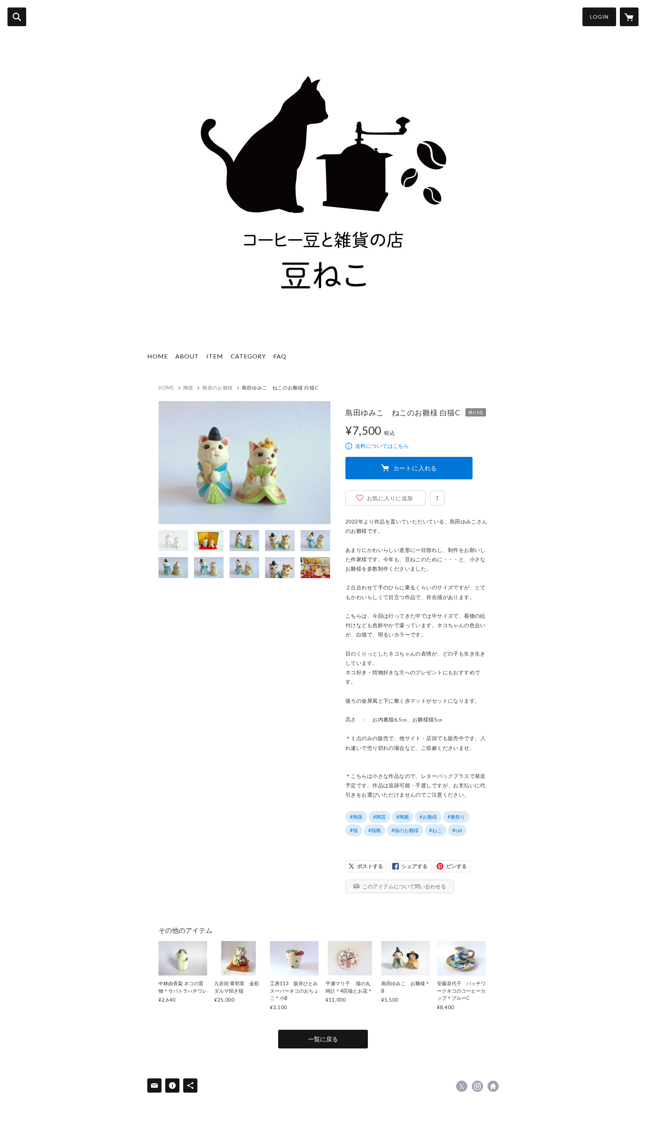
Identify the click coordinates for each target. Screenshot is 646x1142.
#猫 (354, 830)
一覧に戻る (323, 1038)
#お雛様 (428, 817)
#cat (457, 830)
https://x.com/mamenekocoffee (461, 1086)
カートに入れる (415, 467)
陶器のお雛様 (217, 388)
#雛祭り (456, 817)
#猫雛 (374, 830)
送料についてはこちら (382, 446)
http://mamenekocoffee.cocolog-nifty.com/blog (493, 1086)
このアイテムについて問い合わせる (404, 886)
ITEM (214, 356)
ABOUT (187, 356)
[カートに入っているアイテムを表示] (629, 16)
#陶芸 (379, 817)
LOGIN (599, 16)
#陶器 (356, 817)
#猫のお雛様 (405, 830)
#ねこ (435, 830)
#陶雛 (402, 817)
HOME (157, 356)
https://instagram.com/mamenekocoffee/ (477, 1086)
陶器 (188, 388)
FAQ (279, 356)
